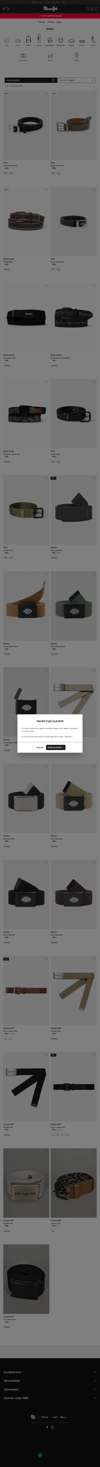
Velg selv (39, 747)
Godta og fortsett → (56, 747)
